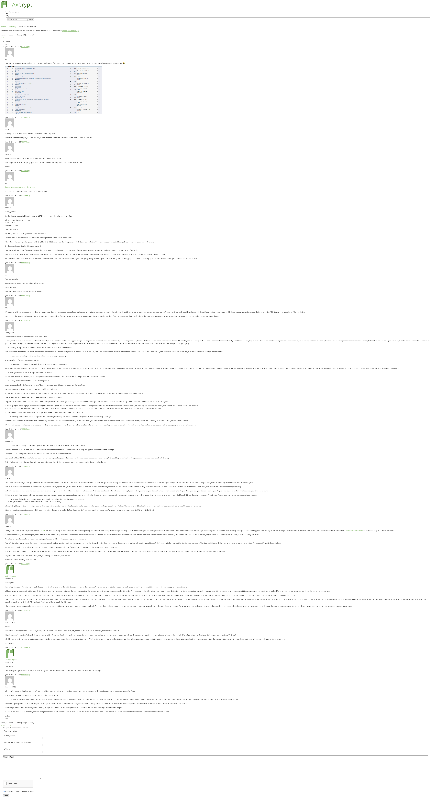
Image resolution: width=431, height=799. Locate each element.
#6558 (23, 647)
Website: (7, 749)
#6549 (23, 195)
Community (12, 26)
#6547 (23, 142)
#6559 (23, 675)
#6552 (23, 320)
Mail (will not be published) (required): (17, 742)
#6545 (23, 47)
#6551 (23, 296)
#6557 (23, 610)
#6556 (23, 564)
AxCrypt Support (11, 576)
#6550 (23, 263)
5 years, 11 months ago (70, 31)
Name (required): (10, 735)
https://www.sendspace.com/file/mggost (20, 187)
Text (11, 757)
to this (43, 530)
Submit (5, 796)
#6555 (23, 514)
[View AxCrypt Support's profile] (9, 573)
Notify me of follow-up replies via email (19, 791)
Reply (28, 47)
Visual (5, 757)
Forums (4, 26)
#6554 (23, 466)
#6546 (23, 117)
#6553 (23, 429)
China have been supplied (354, 530)
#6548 (23, 171)
